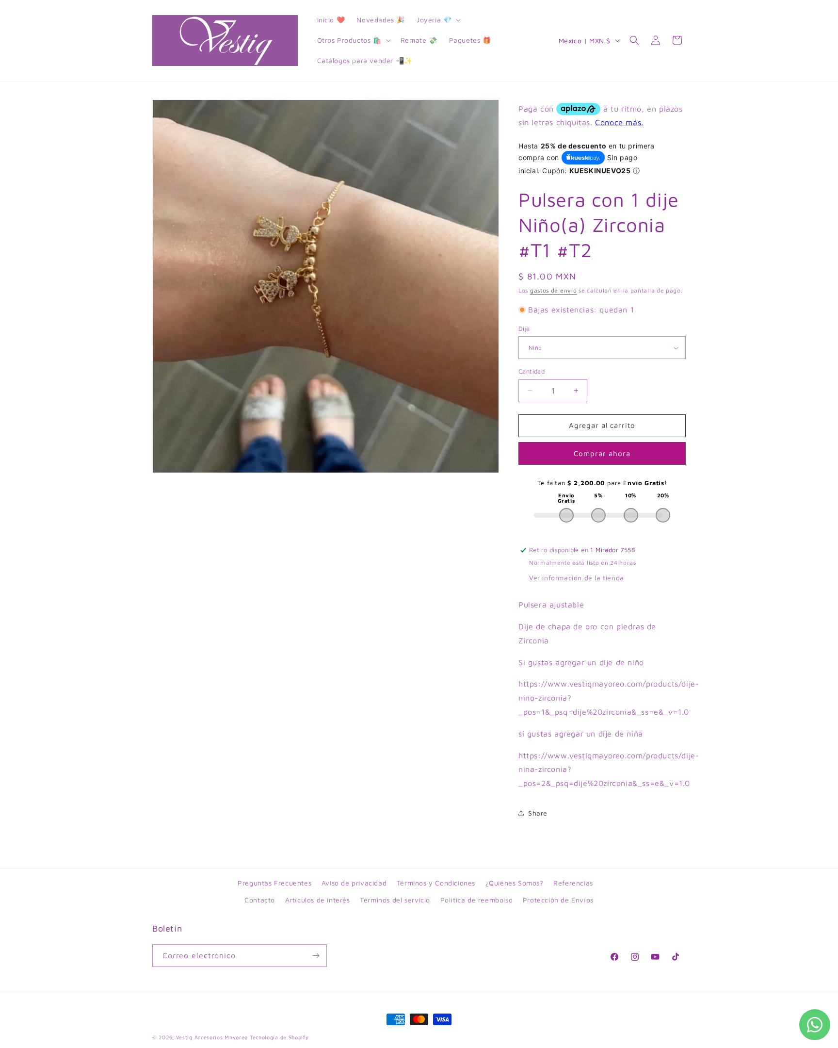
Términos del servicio (395, 900)
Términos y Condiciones (436, 883)
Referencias (573, 883)
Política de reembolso (476, 900)
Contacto (259, 900)
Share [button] (538, 813)
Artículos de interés (317, 900)
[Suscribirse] (315, 955)
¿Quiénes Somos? (514, 883)
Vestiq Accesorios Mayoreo (212, 1037)
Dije (524, 328)
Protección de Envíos (558, 900)
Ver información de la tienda (576, 577)
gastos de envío (553, 290)
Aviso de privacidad (354, 883)
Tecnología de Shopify (279, 1037)
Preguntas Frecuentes (274, 883)
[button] (438, 20)
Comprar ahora (602, 453)
